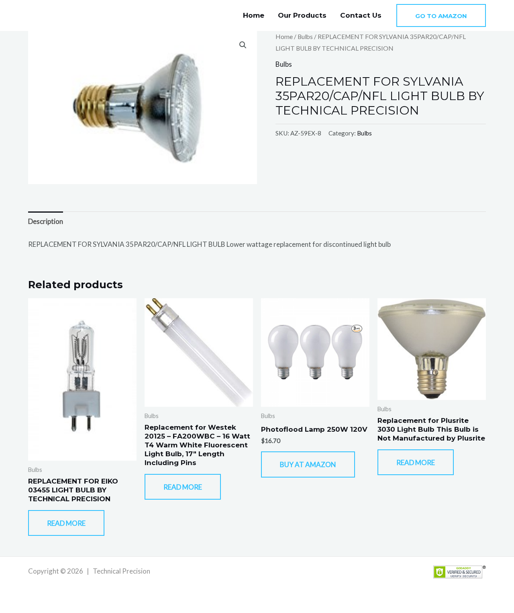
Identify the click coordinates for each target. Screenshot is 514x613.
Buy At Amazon (308, 464)
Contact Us (360, 15)
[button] (441, 15)
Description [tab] (45, 221)
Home (253, 15)
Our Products (302, 15)
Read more (66, 523)
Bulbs (305, 36)
